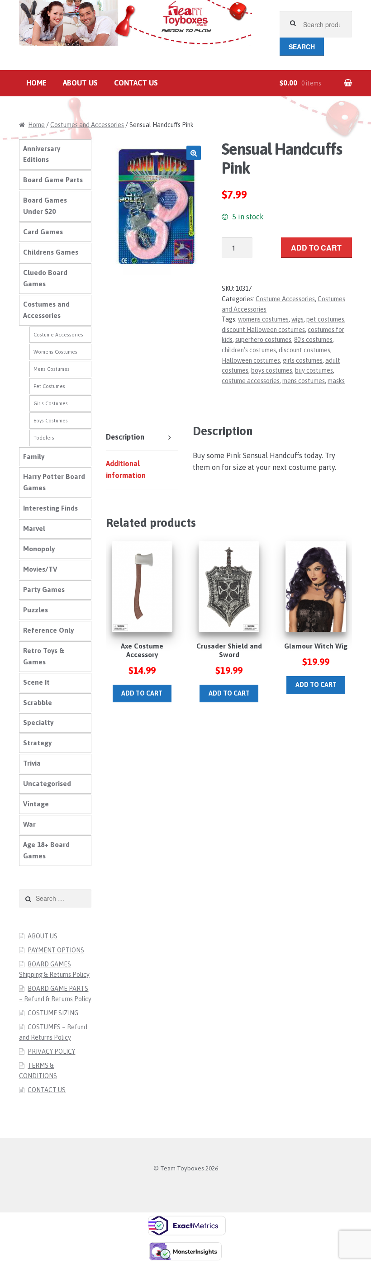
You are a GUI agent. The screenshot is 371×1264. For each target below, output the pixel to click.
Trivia (32, 763)
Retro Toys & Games (43, 656)
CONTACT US (136, 83)
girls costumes (303, 360)
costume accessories (251, 380)
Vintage (36, 804)
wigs (297, 319)
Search (302, 46)
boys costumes (271, 370)
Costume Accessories (285, 299)
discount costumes (304, 350)
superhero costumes (263, 339)
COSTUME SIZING (53, 1013)
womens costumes (263, 319)
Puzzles (35, 610)
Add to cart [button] (141, 693)
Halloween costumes (251, 360)
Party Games (44, 589)
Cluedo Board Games (45, 278)
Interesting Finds (50, 508)
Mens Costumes (51, 369)
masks (336, 380)
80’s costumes (313, 339)
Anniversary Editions (41, 154)
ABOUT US (80, 83)
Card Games (43, 232)
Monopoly (39, 549)
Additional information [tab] (126, 469)
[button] (193, 153)
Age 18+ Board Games (46, 850)
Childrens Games (50, 252)
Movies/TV (40, 569)
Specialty (38, 722)
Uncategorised (47, 783)
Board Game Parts (53, 180)
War (29, 824)
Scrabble (37, 702)
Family (33, 456)
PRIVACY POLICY (51, 1051)
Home (36, 83)
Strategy (37, 743)
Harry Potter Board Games (54, 482)
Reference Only (48, 630)
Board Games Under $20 (45, 205)
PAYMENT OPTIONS (56, 950)
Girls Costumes (50, 403)
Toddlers (43, 437)
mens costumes (303, 380)
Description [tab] (125, 437)
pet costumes (325, 319)
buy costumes (314, 370)
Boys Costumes (50, 420)
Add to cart (316, 247)
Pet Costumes (49, 386)
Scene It (36, 682)
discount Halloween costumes (263, 329)
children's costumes (249, 350)
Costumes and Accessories (87, 124)
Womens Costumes (55, 352)
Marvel (34, 528)
